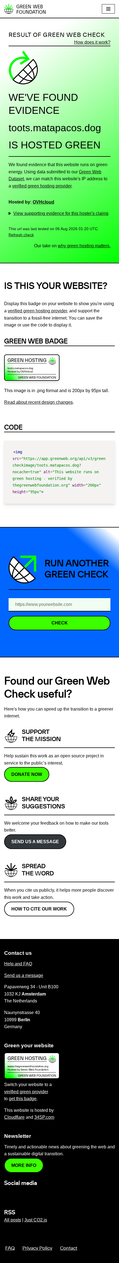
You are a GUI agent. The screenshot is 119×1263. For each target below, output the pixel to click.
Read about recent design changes (38, 402)
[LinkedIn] (7, 1194)
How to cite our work (39, 909)
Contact (68, 1248)
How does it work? (92, 42)
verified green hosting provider (41, 186)
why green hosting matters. (84, 245)
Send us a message (35, 841)
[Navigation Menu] (108, 9)
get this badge (23, 1098)
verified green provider (26, 1091)
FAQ (10, 1248)
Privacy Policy (37, 1248)
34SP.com (44, 1117)
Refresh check (21, 235)
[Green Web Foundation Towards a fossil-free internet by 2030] (25, 9)
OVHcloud (43, 202)
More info (23, 1165)
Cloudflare (14, 1117)
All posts (12, 1220)
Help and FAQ (18, 963)
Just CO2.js (35, 1220)
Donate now (26, 774)
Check (59, 623)
